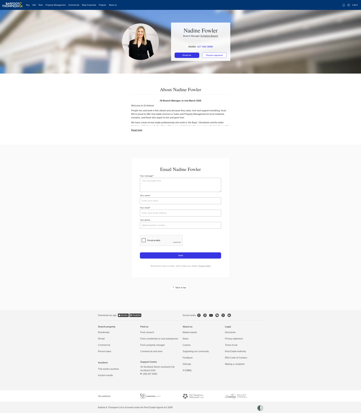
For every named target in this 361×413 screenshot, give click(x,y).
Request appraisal (214, 55)
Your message (146, 176)
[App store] (123, 315)
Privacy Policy (204, 266)
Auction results (105, 375)
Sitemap (187, 364)
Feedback (188, 357)
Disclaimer (230, 332)
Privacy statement (234, 338)
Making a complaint (234, 364)
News (185, 338)
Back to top (180, 287)
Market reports (190, 332)
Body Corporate (89, 5)
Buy (28, 5)
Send (180, 255)
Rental (101, 338)
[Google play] (135, 315)
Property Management (56, 5)
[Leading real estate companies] (239, 396)
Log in (355, 5)
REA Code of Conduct (236, 357)
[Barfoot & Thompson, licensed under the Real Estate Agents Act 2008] (12, 3)
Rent (40, 5)
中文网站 (187, 370)
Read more (136, 130)
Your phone (145, 220)
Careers (187, 345)
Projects (102, 5)
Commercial (73, 5)
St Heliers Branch (209, 36)
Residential (103, 332)
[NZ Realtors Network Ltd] (195, 396)
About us (113, 5)
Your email (144, 208)
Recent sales (104, 351)
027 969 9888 (205, 46)
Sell (34, 5)
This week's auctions (108, 369)
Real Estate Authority (235, 351)
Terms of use (231, 345)
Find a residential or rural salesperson (159, 338)
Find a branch (147, 332)
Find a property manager (152, 345)
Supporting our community (196, 351)
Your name (145, 195)
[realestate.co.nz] (153, 396)
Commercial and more (151, 351)
